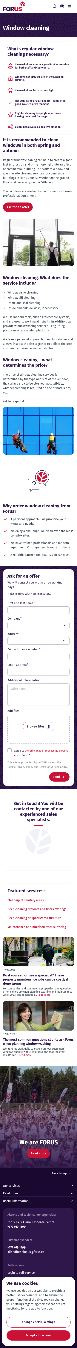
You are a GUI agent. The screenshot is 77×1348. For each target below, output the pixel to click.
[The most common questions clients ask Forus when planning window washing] (38, 1016)
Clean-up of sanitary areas (25, 900)
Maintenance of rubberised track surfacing (36, 927)
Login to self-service (21, 1272)
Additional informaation (23, 680)
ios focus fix (38, 628)
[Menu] (69, 6)
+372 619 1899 (16, 1226)
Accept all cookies (38, 1335)
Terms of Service (49, 767)
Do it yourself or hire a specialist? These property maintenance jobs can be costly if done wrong (35, 979)
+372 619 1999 (16, 1247)
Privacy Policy (24, 767)
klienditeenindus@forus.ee (25, 1252)
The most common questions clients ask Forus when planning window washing (38, 1042)
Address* (13, 634)
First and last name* (21, 603)
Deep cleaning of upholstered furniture (34, 918)
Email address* (17, 665)
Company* (14, 618)
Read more (44, 995)
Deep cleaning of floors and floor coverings (36, 909)
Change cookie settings (38, 1322)
